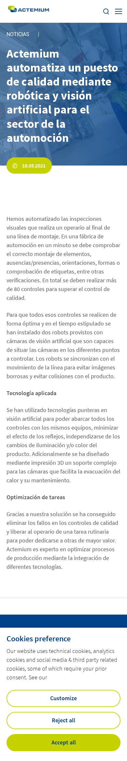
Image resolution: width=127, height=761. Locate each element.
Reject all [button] (63, 720)
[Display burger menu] (118, 11)
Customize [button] (63, 698)
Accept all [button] (63, 742)
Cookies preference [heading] (39, 638)
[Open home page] (28, 11)
